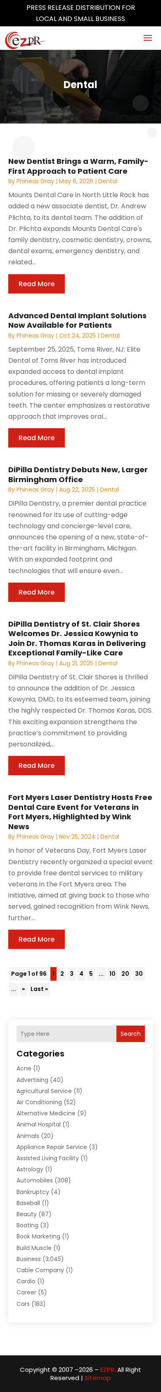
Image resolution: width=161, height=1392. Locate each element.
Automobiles (35, 1180)
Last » (39, 989)
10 (112, 974)
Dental (107, 181)
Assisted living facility (48, 1158)
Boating (27, 1225)
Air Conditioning (39, 1102)
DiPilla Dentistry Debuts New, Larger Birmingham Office (78, 474)
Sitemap (98, 1377)
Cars (23, 1304)
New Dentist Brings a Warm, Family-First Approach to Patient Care (78, 166)
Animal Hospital (39, 1124)
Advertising (32, 1080)
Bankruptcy (33, 1192)
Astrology (30, 1169)
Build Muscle (34, 1248)
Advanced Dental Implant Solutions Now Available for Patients (77, 320)
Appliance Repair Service (52, 1147)
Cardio (26, 1281)
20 (125, 974)
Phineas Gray (35, 181)
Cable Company (40, 1270)
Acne (24, 1068)
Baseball (28, 1203)
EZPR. (108, 1369)
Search (131, 1034)
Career (26, 1292)
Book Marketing (38, 1236)
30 (139, 974)
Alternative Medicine (46, 1113)
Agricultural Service (44, 1091)
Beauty (27, 1214)
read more (36, 284)
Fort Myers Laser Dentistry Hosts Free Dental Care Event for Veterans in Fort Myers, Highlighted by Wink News (80, 811)
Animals (28, 1136)
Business (29, 1259)
